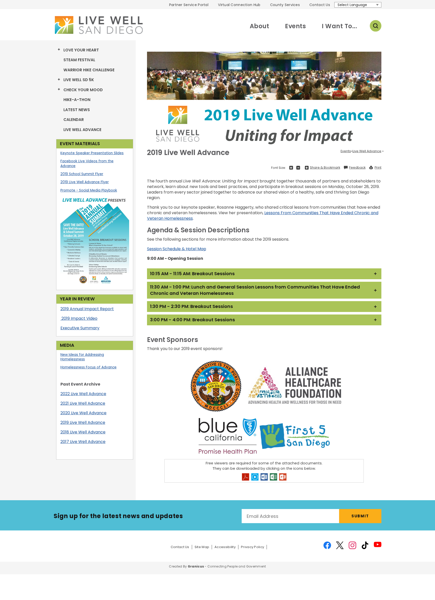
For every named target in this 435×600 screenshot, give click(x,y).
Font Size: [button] (278, 168)
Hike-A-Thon (76, 99)
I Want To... (339, 26)
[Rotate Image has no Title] (264, 100)
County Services (285, 4)
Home (98, 25)
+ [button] (291, 168)
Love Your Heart (81, 50)
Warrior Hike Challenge (89, 70)
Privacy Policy (252, 547)
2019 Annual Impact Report (87, 309)
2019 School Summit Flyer (81, 174)
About (259, 26)
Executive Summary (79, 328)
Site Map (202, 547)
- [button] (298, 168)
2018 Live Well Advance (82, 432)
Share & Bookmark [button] (325, 167)
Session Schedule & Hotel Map (176, 249)
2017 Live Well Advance (82, 442)
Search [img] (375, 26)
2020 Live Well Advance (83, 413)
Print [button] (378, 167)
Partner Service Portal (188, 4)
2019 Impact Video (79, 318)
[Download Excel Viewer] (273, 477)
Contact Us (319, 4)
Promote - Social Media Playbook (88, 190)
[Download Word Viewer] (264, 477)
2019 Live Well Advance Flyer (84, 182)
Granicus (196, 566)
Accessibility (225, 547)
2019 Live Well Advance (82, 422)
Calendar (73, 119)
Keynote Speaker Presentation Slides (92, 153)
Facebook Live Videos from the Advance (87, 163)
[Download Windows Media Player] (255, 477)
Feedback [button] (357, 167)
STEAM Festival (79, 59)
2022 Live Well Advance (83, 394)
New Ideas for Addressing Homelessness (82, 357)
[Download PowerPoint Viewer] (283, 477)
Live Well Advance (82, 129)
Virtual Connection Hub (239, 4)
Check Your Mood (83, 89)
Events (295, 26)
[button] (264, 273)
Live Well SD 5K (78, 79)
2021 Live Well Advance (82, 403)
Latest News (76, 109)
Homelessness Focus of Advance (88, 367)
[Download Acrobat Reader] (245, 477)
